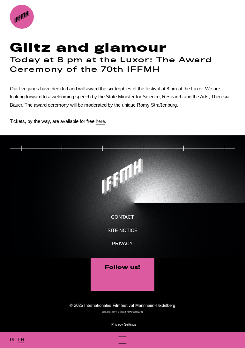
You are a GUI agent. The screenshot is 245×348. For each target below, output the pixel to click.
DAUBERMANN (135, 312)
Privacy (122, 243)
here (100, 121)
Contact (122, 217)
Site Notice (122, 230)
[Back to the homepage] (22, 17)
